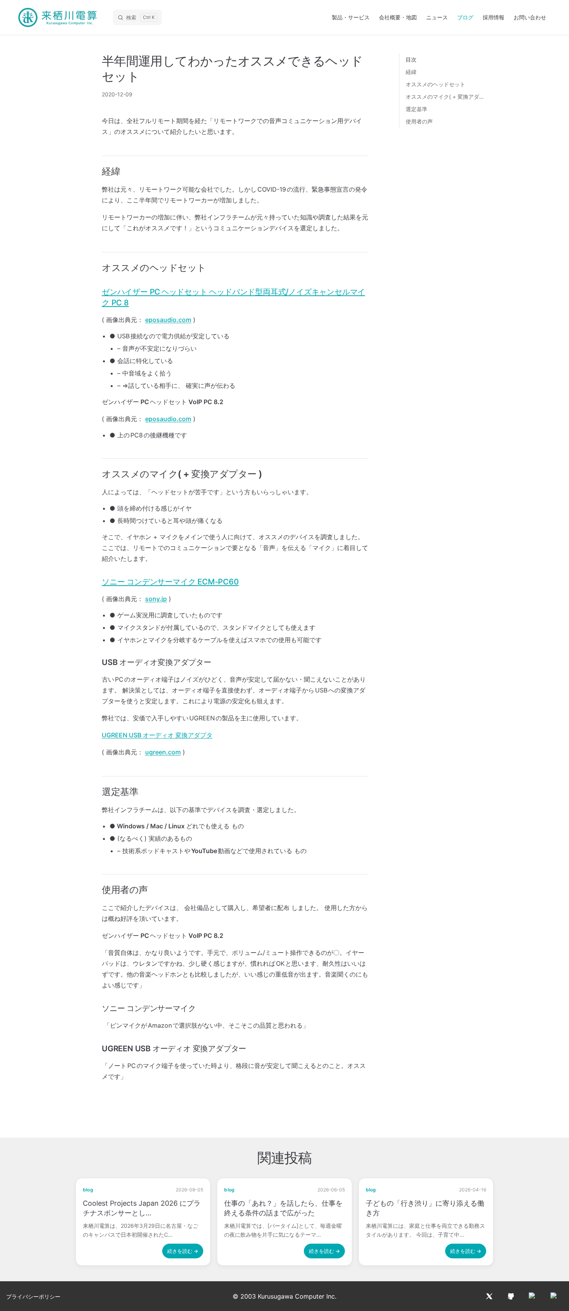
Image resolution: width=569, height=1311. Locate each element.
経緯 (411, 72)
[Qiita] (532, 1296)
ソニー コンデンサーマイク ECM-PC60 (170, 581)
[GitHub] (510, 1296)
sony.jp (156, 599)
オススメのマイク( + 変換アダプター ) (446, 96)
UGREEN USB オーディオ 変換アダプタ (157, 735)
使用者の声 (419, 121)
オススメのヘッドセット (435, 84)
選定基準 (416, 109)
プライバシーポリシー (33, 1296)
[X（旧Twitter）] (489, 1296)
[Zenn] (554, 1296)
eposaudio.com (168, 320)
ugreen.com (163, 752)
